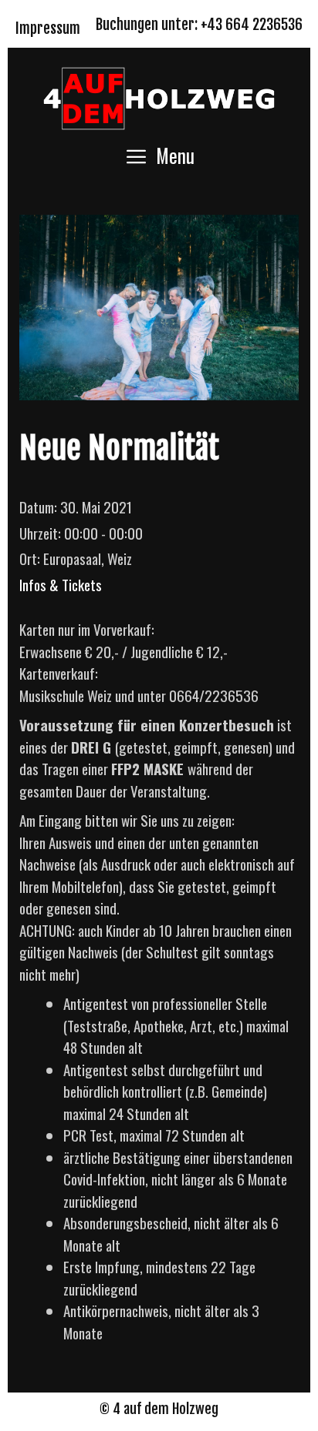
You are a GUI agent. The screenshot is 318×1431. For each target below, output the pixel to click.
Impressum (47, 28)
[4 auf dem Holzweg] (159, 95)
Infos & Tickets (60, 584)
